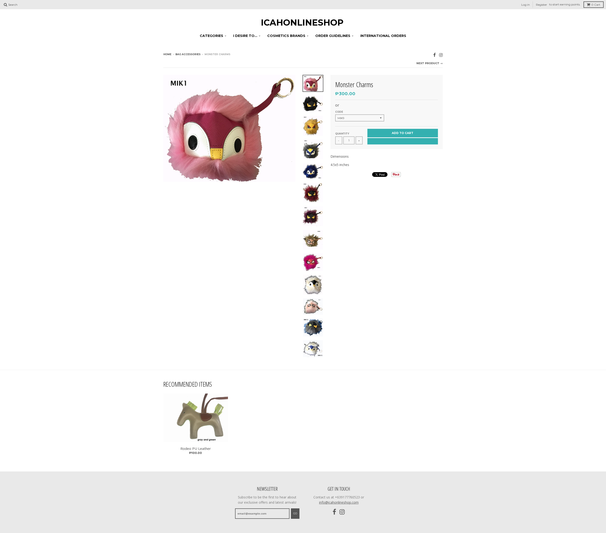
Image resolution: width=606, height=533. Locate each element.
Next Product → (429, 63)
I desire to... (245, 36)
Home (167, 54)
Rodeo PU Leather (195, 448)
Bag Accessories (188, 54)
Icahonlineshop (302, 22)
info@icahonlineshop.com (339, 502)
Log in (525, 4)
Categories (211, 36)
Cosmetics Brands (286, 36)
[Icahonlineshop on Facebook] (434, 54)
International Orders (383, 36)
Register (541, 4)
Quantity (342, 133)
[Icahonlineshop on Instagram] (441, 54)
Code (339, 111)
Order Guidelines (332, 36)
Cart (595, 4)
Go (295, 513)
